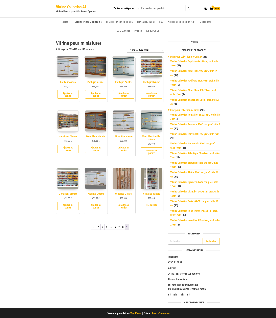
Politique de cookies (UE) (181, 22)
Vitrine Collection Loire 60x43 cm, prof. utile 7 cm (194, 134)
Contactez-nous (146, 22)
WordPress (135, 313)
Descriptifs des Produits (119, 22)
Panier (138, 30)
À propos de (152, 30)
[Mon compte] (205, 8)
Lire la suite (151, 205)
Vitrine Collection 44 (71, 6)
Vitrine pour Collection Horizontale (185, 56)
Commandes (123, 30)
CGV (161, 22)
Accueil (67, 22)
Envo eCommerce (160, 313)
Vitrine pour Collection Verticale (184, 110)
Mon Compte (207, 22)
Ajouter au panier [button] (68, 94)
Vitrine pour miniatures (88, 22)
